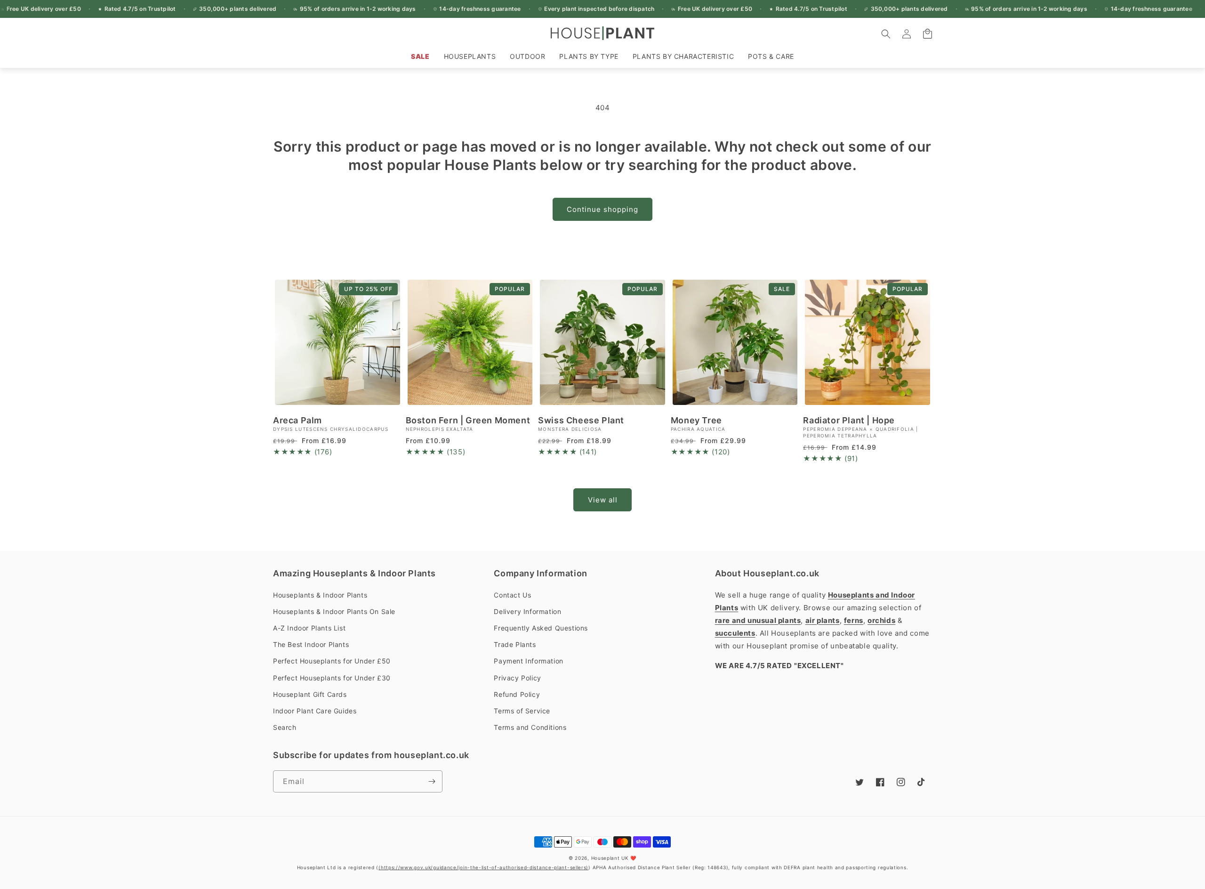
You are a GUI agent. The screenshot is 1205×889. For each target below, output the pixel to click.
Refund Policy (517, 694)
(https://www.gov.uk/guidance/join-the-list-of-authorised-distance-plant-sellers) (483, 867)
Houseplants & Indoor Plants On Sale (334, 611)
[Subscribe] (431, 781)
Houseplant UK (610, 858)
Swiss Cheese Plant (581, 420)
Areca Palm (297, 420)
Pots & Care (771, 56)
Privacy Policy (517, 678)
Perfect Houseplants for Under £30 (332, 678)
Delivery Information (527, 611)
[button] (470, 56)
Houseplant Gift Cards (310, 694)
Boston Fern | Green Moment (468, 420)
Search (285, 727)
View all (603, 499)
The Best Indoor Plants (311, 644)
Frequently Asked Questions (541, 628)
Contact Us (512, 595)
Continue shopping (602, 209)
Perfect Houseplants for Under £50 (332, 661)
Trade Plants (515, 644)
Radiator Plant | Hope (849, 420)
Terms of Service (522, 711)
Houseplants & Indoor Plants (320, 595)
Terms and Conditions (530, 727)
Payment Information (528, 661)
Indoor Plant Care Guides (314, 711)
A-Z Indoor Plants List (309, 628)
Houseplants (470, 56)
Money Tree (696, 420)
